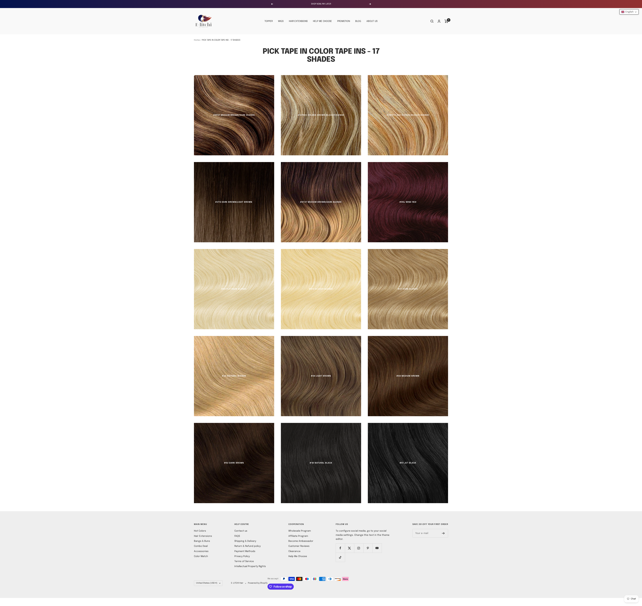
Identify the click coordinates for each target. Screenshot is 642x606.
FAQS (237, 536)
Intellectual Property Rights (250, 566)
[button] (629, 11)
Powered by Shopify (258, 583)
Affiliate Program (298, 536)
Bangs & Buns (202, 541)
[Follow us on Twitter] (349, 548)
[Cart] (446, 21)
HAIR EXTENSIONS (298, 21)
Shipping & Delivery (245, 541)
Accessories (201, 551)
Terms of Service (244, 561)
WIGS (281, 21)
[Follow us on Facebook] (340, 548)
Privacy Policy (242, 556)
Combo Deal (201, 546)
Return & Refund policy (247, 546)
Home (197, 40)
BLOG (358, 21)
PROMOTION (343, 21)
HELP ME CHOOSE (322, 21)
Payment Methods (244, 551)
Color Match (201, 556)
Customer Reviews (298, 546)
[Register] (443, 533)
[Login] (439, 21)
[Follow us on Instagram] (358, 548)
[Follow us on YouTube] (377, 548)
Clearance (294, 551)
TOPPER (268, 21)
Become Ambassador (300, 541)
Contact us (240, 531)
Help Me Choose (297, 556)
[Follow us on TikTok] (340, 557)
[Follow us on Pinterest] (367, 548)
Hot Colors (200, 531)
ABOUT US (372, 21)
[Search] (432, 21)
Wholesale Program (299, 531)
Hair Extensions (203, 536)
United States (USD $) (206, 583)
